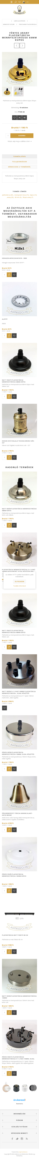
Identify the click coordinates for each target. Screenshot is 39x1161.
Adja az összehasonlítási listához (19, 117)
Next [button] (34, 1087)
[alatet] (19, 299)
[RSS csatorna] (27, 1138)
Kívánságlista (20, 2)
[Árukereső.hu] (19, 1101)
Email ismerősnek (24, 117)
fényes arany (27, 197)
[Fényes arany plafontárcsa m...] (16, 45)
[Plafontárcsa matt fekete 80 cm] (19, 915)
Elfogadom (19, 581)
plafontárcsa (6, 195)
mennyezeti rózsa (20, 195)
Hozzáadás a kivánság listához (14, 274)
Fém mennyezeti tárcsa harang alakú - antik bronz (17, 814)
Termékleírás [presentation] (19, 156)
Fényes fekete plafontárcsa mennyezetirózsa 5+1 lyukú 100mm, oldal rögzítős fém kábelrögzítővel (18, 1059)
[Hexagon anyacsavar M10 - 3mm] (19, 238)
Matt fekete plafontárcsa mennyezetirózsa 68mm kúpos (13, 381)
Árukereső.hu (19, 1103)
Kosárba (21, 135)
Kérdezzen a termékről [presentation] (19, 167)
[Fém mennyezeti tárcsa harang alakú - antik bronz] (19, 793)
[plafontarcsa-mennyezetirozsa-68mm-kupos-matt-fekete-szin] (19, 360)
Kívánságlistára (14, 117)
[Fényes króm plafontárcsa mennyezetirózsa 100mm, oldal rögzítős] (19, 732)
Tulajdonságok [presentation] (19, 162)
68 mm (17, 197)
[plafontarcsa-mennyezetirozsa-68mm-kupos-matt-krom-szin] (19, 489)
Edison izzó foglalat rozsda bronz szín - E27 (18, 442)
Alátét (5, 319)
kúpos (32, 195)
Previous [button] (5, 1087)
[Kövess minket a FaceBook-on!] (12, 1138)
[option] (19, 1087)
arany (9, 197)
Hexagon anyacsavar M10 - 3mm (14, 258)
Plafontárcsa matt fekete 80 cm (15, 935)
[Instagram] (22, 1138)
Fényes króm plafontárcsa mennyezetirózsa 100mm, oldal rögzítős (18, 753)
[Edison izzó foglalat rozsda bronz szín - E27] (19, 421)
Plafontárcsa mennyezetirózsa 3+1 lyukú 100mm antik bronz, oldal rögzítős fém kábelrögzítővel (18, 571)
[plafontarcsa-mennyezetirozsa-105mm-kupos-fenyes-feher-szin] (19, 854)
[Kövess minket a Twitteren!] (17, 1138)
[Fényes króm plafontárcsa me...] (22, 45)
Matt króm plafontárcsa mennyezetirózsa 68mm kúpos (19, 510)
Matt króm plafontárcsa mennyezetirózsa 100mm (19, 997)
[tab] (19, 156)
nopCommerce (23, 1152)
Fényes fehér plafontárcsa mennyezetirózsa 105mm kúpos (14, 875)
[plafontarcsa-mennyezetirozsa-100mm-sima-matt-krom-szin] (19, 976)
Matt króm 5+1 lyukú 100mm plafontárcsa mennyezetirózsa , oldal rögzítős (19, 692)
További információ (19, 586)
